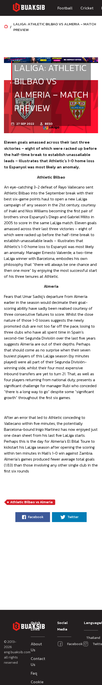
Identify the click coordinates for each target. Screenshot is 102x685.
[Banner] (27, 60)
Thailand (88, 637)
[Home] (6, 27)
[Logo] (28, 8)
